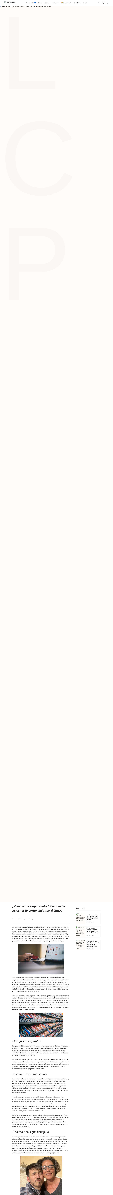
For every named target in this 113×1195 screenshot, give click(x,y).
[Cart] (107, 3)
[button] (40, 3)
